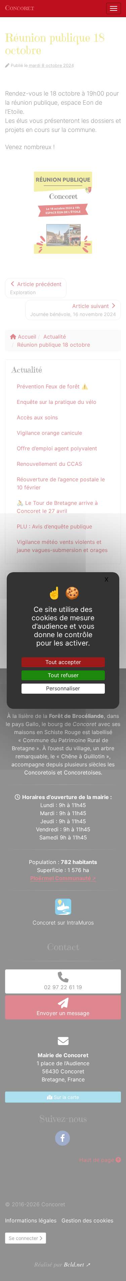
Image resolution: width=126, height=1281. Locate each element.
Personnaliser (63, 688)
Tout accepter (63, 662)
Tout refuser (63, 675)
